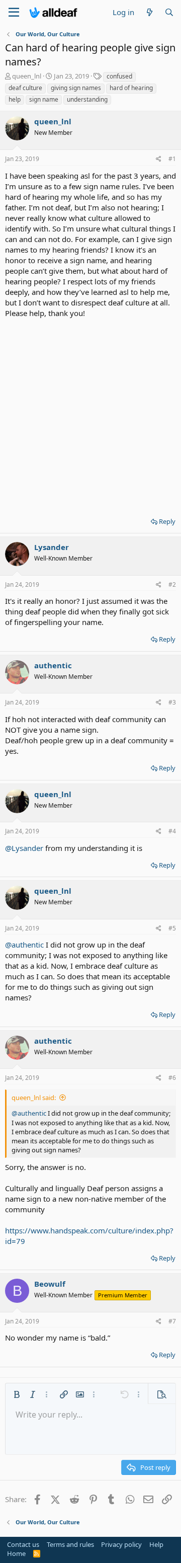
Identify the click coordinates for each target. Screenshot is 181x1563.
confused (119, 76)
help (15, 99)
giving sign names (76, 88)
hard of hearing (131, 88)
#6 (172, 1077)
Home (16, 1553)
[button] (16, 1394)
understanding (87, 99)
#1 (172, 158)
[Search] (169, 12)
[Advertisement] (90, 414)
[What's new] (149, 12)
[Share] (158, 159)
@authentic (24, 945)
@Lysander (24, 848)
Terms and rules (70, 1544)
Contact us (23, 1544)
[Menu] (14, 12)
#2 (172, 584)
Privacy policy (121, 1544)
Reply (167, 521)
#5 (172, 928)
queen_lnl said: (34, 1097)
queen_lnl (26, 76)
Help (156, 1544)
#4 (172, 831)
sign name (43, 99)
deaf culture (25, 88)
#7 (172, 1321)
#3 (172, 702)
